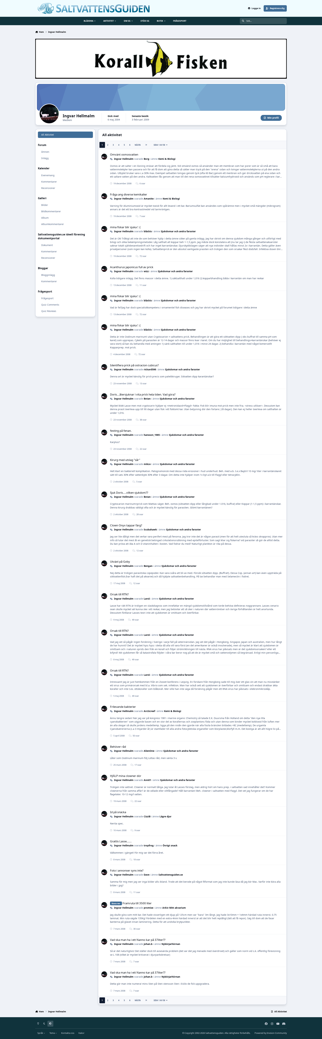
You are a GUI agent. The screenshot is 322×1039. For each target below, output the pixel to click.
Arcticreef (149, 711)
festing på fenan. (121, 431)
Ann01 (147, 780)
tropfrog (149, 845)
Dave (146, 874)
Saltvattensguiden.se (170, 874)
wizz (146, 271)
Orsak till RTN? (119, 594)
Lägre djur (165, 816)
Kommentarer (49, 181)
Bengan (148, 565)
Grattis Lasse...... (121, 841)
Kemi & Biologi (166, 158)
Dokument (47, 245)
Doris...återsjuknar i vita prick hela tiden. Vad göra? (142, 394)
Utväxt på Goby (120, 561)
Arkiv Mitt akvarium (174, 907)
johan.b (148, 944)
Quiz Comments (50, 304)
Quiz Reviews (48, 311)
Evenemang (48, 175)
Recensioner (48, 187)
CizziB (147, 816)
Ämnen (45, 151)
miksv (147, 464)
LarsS (147, 598)
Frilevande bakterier (123, 707)
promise (148, 907)
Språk (40, 1033)
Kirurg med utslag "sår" (125, 460)
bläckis (148, 231)
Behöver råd (118, 747)
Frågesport (47, 298)
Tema (52, 1033)
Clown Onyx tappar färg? (126, 525)
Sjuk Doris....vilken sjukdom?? (129, 492)
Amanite (149, 198)
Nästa (138, 145)
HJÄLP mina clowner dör (125, 776)
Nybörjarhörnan (171, 944)
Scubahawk (150, 529)
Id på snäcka (118, 812)
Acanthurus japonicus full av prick (131, 267)
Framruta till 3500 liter (137, 903)
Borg (146, 158)
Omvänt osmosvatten (124, 154)
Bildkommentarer (51, 211)
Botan (147, 398)
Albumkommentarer (52, 224)
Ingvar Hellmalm (123, 158)
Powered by (271, 1033)
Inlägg (45, 158)
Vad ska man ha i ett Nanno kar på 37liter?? (137, 940)
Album (45, 217)
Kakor (81, 1033)
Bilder (44, 205)
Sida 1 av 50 (159, 145)
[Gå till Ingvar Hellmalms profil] (104, 157)
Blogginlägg (48, 274)
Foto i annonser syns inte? (126, 870)
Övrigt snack (170, 845)
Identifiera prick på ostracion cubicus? (134, 365)
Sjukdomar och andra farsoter (178, 231)
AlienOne (149, 750)
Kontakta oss (67, 1033)
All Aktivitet (47, 134)
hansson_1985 (152, 434)
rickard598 (150, 369)
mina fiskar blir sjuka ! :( (125, 227)
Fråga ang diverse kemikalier (128, 194)
